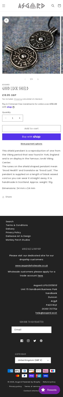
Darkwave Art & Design (18, 236)
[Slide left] (25, 79)
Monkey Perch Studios (18, 239)
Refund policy (49, 382)
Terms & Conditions (17, 225)
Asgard (18, 382)
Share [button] (9, 196)
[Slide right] (38, 79)
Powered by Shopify (31, 382)
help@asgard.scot (46, 312)
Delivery (10, 228)
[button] (3, 5)
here (40, 275)
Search (10, 221)
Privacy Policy (13, 232)
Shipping (18, 99)
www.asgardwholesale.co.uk (31, 265)
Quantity (6, 112)
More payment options (31, 143)
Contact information (33, 391)
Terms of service (32, 386)
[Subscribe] (48, 329)
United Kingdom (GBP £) (30, 360)
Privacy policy (15, 386)
